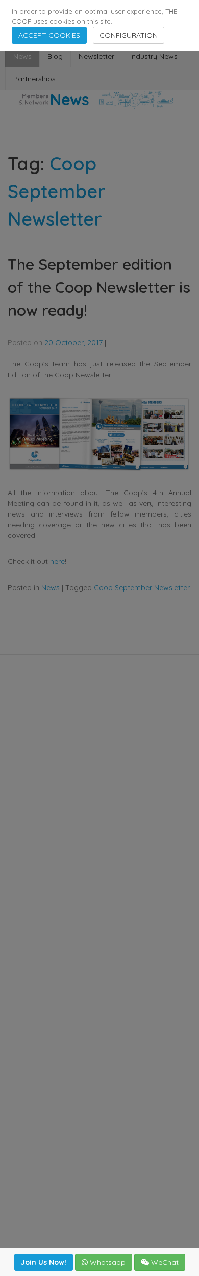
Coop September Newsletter (142, 587)
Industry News (154, 56)
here (57, 561)
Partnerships (34, 78)
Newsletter (96, 56)
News (22, 56)
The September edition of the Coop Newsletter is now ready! (99, 287)
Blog (55, 56)
